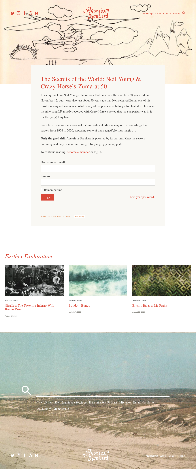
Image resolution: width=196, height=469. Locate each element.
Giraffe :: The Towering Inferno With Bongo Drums (29, 307)
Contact (167, 13)
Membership (146, 13)
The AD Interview (48, 402)
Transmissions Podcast (103, 402)
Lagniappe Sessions (74, 402)
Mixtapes (125, 402)
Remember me (53, 190)
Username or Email (53, 162)
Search (183, 13)
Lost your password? (142, 197)
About (158, 13)
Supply (176, 13)
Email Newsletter (144, 402)
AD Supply (44, 409)
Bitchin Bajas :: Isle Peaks (149, 305)
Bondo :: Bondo (79, 305)
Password (46, 176)
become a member (78, 152)
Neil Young (79, 216)
